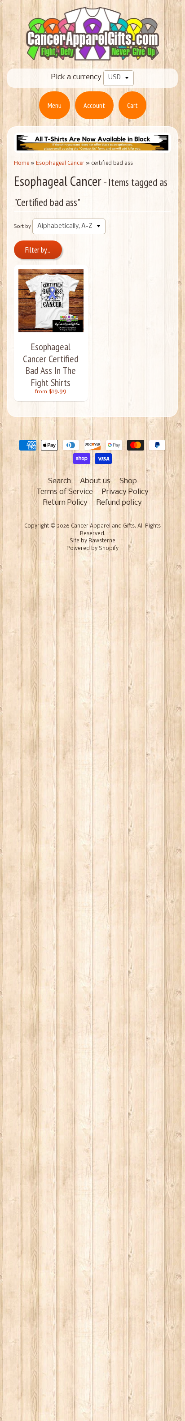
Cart (132, 105)
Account (94, 105)
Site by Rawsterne (92, 541)
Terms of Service (64, 492)
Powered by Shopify (92, 548)
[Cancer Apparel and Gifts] (92, 54)
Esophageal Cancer (60, 163)
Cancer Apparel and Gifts (103, 526)
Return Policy (65, 502)
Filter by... (37, 250)
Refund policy (119, 502)
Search (59, 481)
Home (21, 163)
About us (95, 481)
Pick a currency (76, 77)
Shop (128, 481)
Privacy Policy (125, 492)
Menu (55, 105)
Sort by (22, 226)
